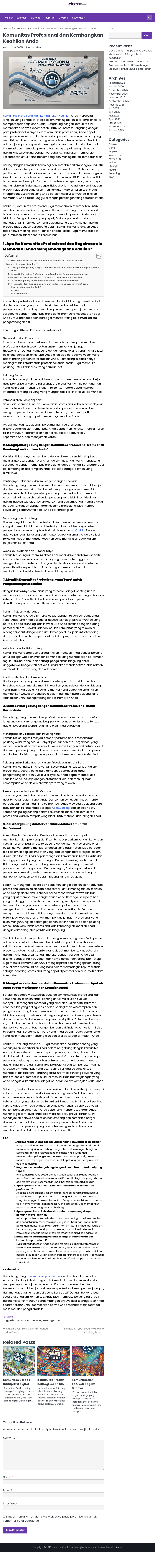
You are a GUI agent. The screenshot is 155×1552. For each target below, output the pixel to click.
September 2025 (119, 101)
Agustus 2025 (116, 104)
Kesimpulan (21, 293)
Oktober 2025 (117, 97)
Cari (111, 28)
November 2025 (118, 94)
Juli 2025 (114, 108)
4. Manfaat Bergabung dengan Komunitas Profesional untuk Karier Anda (47, 277)
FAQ (17, 290)
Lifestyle (63, 17)
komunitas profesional (45, 1276)
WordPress (116, 1547)
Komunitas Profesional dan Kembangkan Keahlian (36, 116)
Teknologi (35, 17)
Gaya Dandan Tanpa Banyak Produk (130, 50)
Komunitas (8, 1317)
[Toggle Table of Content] (97, 256)
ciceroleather (33, 47)
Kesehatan (78, 17)
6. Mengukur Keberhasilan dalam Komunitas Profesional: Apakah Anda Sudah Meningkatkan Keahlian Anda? (49, 285)
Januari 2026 (116, 86)
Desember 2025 (118, 90)
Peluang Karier (52, 1320)
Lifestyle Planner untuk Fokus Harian (130, 69)
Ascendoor (90, 1547)
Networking (62, 808)
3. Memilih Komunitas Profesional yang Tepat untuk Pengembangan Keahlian (49, 274)
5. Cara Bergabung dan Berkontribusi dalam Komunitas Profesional (45, 280)
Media (112, 169)
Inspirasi (50, 17)
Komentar (11, 1437)
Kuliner (9, 17)
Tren (111, 177)
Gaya (112, 148)
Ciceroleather (59, 1547)
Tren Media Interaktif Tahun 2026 (128, 61)
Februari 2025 (117, 126)
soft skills (78, 530)
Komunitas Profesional (27, 1320)
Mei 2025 (114, 115)
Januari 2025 (116, 130)
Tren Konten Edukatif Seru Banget (129, 65)
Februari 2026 (117, 83)
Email (7, 1490)
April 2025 (114, 119)
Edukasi (21, 17)
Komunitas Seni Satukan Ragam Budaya (83, 1384)
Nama (8, 1477)
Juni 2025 (114, 112)
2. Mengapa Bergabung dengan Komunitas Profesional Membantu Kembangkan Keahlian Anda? (55, 269)
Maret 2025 (115, 123)
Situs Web (10, 1503)
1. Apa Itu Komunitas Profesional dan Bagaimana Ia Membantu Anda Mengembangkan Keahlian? (44, 262)
